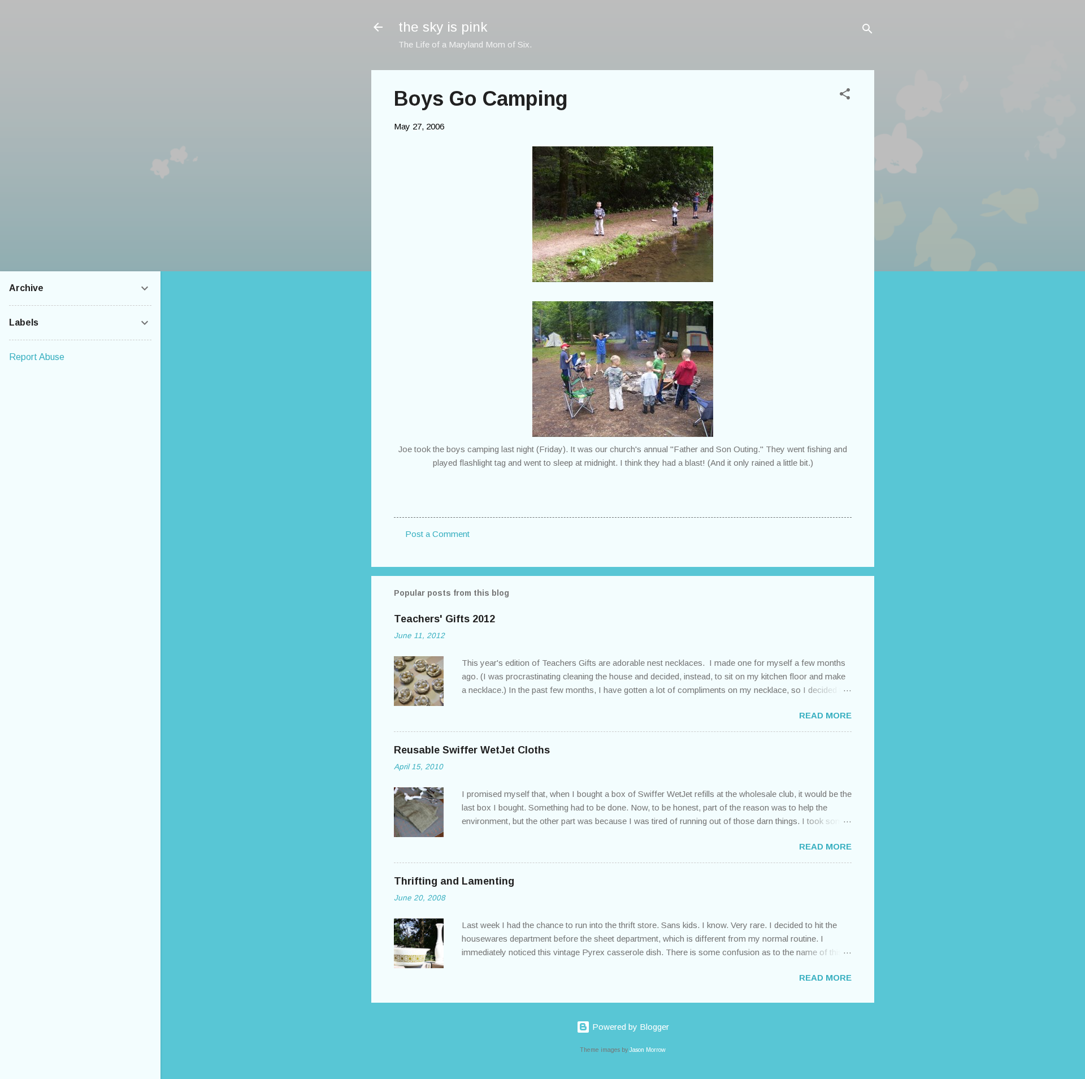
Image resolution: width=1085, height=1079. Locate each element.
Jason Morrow (648, 1049)
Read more (825, 715)
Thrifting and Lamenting (454, 881)
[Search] (867, 31)
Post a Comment (437, 534)
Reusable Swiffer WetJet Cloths (472, 750)
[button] (845, 96)
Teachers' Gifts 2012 (444, 619)
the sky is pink (442, 26)
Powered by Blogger (629, 1027)
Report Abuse (36, 357)
